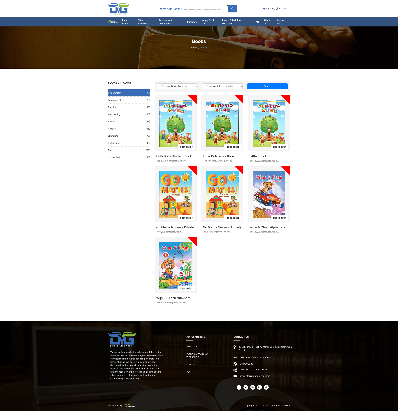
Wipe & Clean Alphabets (267, 227)
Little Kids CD (260, 156)
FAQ (257, 22)
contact (191, 364)
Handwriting (114, 114)
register (283, 8)
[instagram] (259, 387)
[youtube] (266, 387)
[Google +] (252, 387)
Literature (113, 135)
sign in (270, 8)
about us (191, 346)
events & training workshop (231, 22)
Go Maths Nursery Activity (222, 227)
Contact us (281, 22)
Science (112, 121)
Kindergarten (114, 93)
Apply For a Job (208, 22)
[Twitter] (245, 387)
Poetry (111, 150)
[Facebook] (239, 387)
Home (114, 22)
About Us (267, 22)
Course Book (114, 157)
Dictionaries (114, 143)
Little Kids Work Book (218, 156)
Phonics (112, 107)
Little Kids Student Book (174, 156)
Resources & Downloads (165, 22)
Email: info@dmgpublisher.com (254, 376)
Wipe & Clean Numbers (173, 298)
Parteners (192, 22)
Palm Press (125, 22)
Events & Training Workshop (197, 355)
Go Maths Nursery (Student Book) (176, 227)
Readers (112, 128)
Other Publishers (143, 22)
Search (267, 86)
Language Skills (116, 100)
